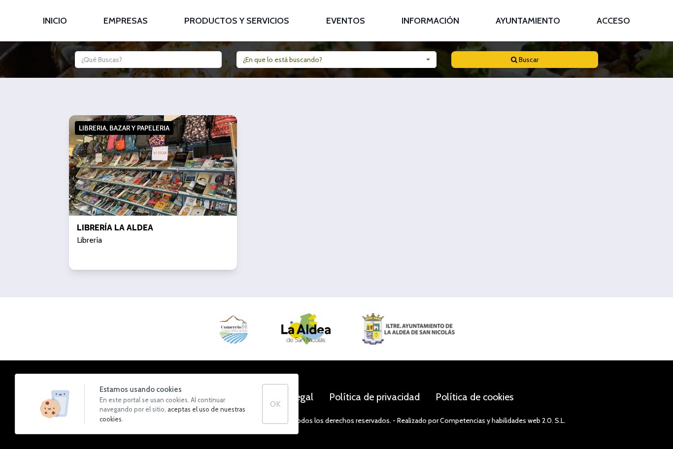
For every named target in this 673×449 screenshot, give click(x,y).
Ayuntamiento (528, 20)
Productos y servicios (236, 20)
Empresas (125, 20)
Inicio (55, 20)
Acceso (613, 20)
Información (430, 20)
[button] (336, 59)
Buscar (527, 59)
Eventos (345, 20)
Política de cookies (474, 397)
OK (275, 404)
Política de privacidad (374, 397)
